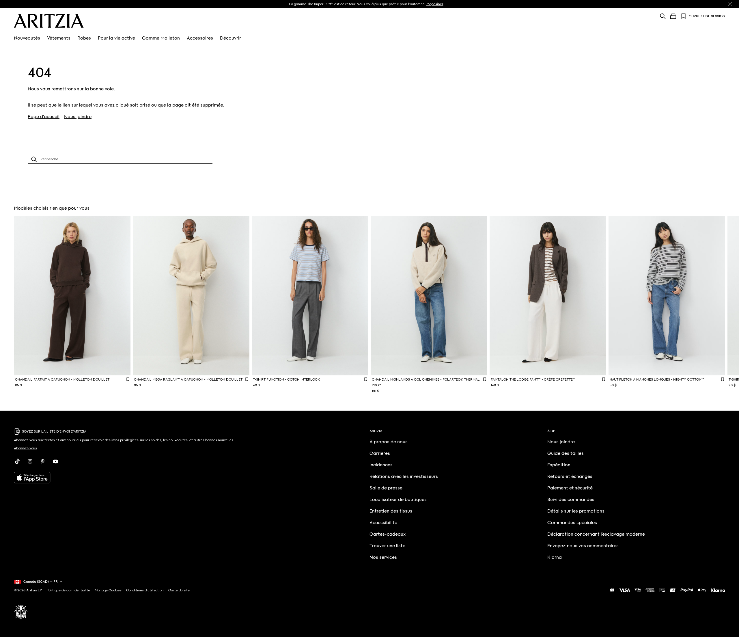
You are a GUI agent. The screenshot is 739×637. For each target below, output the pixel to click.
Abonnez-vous (25, 448)
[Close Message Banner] (729, 4)
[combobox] (120, 159)
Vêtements (58, 38)
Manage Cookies (108, 590)
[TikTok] (17, 461)
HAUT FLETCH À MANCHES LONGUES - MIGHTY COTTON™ (657, 379)
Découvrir (230, 38)
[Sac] (673, 16)
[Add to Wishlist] (127, 379)
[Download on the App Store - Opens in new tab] (138, 477)
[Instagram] (30, 461)
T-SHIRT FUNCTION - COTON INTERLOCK (286, 379)
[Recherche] (663, 16)
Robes (84, 38)
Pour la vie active (116, 38)
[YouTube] (55, 461)
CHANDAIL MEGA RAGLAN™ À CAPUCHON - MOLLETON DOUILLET (188, 379)
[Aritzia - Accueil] (49, 21)
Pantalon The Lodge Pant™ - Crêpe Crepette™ (533, 379)
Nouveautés (27, 38)
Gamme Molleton (161, 38)
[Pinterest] (42, 461)
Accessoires (200, 38)
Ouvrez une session (707, 16)
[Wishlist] (683, 16)
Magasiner (434, 4)
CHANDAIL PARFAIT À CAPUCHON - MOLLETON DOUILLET (62, 379)
